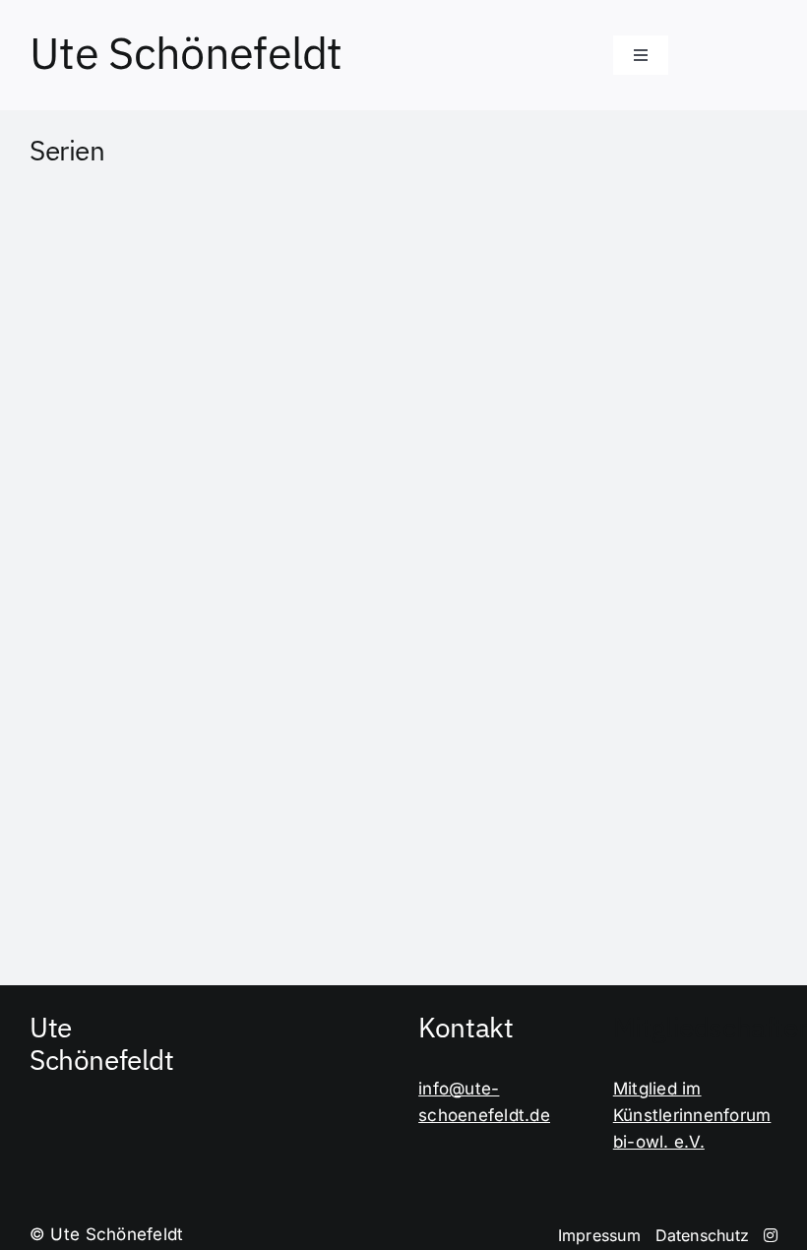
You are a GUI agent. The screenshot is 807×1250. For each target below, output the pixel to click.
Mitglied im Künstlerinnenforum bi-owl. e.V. (692, 1115)
